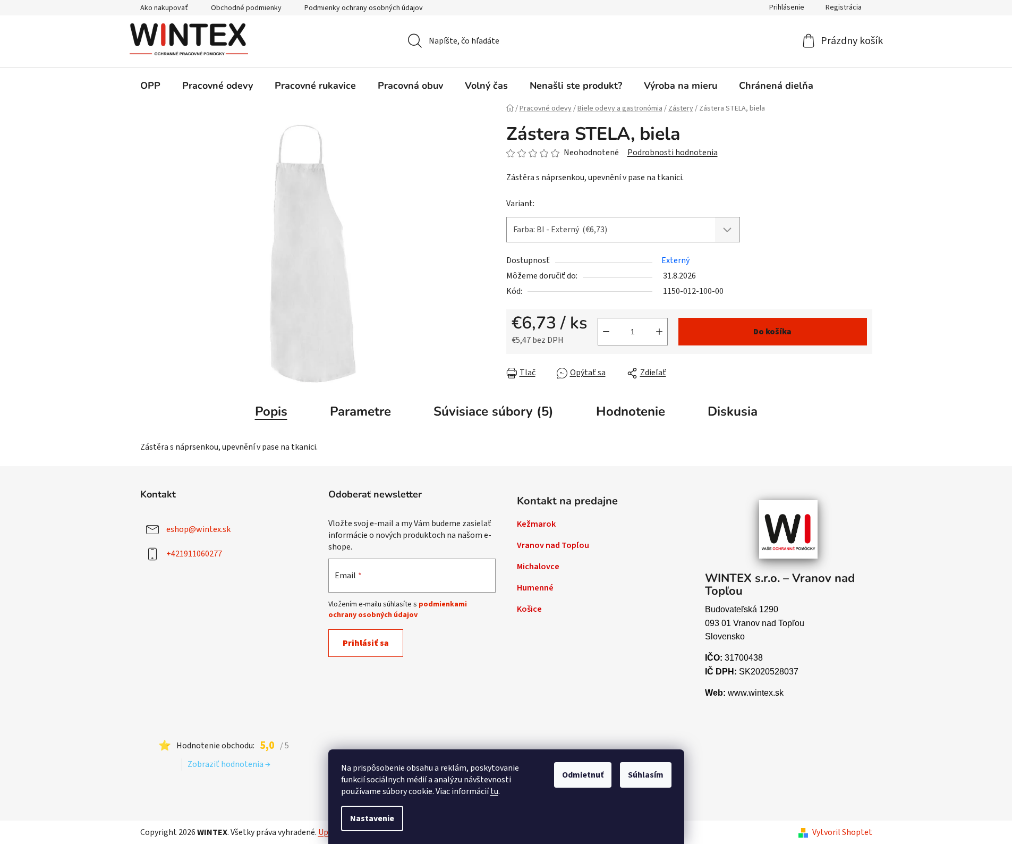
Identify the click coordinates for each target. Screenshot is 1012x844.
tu (494, 791)
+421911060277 (194, 553)
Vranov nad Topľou (553, 545)
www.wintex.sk (756, 692)
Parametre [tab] (360, 411)
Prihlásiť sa (366, 643)
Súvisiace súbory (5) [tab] (493, 411)
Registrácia (844, 7)
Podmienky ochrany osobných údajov (363, 8)
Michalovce (538, 566)
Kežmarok (536, 524)
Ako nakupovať (164, 8)
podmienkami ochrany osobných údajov (397, 609)
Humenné (535, 588)
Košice (529, 609)
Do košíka (772, 331)
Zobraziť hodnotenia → (229, 764)
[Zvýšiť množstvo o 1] (659, 331)
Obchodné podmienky (246, 8)
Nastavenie (372, 818)
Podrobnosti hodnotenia (672, 152)
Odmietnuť (582, 775)
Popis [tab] (271, 411)
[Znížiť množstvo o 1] (606, 331)
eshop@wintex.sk (198, 529)
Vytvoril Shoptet (842, 832)
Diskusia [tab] (733, 411)
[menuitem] (150, 85)
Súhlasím (646, 775)
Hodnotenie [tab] (630, 411)
